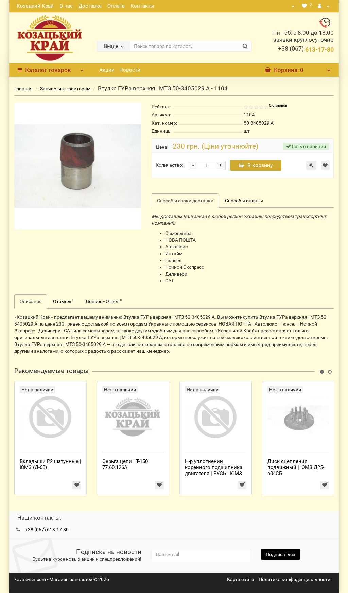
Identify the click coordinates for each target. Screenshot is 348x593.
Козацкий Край (35, 6)
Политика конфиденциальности (294, 579)
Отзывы (63, 301)
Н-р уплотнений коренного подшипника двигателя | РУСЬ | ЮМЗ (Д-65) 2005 (213, 470)
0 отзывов (278, 105)
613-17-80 (306, 49)
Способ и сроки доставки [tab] (185, 200)
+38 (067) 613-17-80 (47, 529)
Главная (23, 88)
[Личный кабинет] (324, 6)
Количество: (169, 165)
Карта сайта (240, 579)
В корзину (260, 165)
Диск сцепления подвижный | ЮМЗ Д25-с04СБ (295, 467)
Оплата (116, 6)
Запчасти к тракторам (65, 88)
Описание (30, 301)
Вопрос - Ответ (104, 301)
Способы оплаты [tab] (244, 200)
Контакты (142, 6)
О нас (66, 6)
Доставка (90, 6)
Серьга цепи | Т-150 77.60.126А (125, 464)
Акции (107, 70)
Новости (129, 70)
